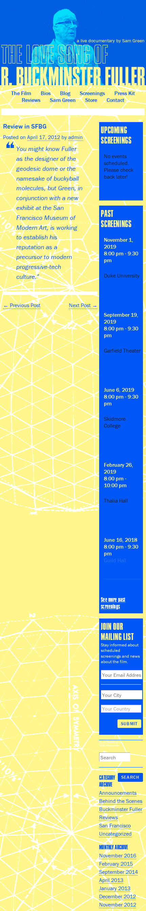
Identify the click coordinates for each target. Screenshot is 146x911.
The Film (21, 93)
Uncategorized (115, 833)
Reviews (31, 99)
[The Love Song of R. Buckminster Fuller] (72, 45)
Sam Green (63, 99)
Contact (115, 99)
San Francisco (115, 825)
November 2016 (117, 855)
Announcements (117, 792)
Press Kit (124, 93)
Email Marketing (108, 742)
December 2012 (117, 896)
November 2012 (117, 904)
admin (75, 137)
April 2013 (111, 880)
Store (91, 99)
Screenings (92, 93)
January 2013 (114, 888)
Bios (46, 93)
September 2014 (118, 871)
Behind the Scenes (120, 800)
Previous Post (21, 305)
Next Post (83, 305)
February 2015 (116, 863)
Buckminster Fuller (120, 809)
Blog (65, 93)
